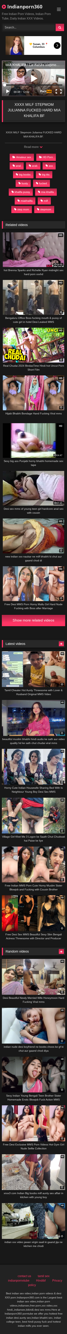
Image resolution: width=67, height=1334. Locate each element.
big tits (46, 174)
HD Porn (48, 157)
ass (51, 165)
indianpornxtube (18, 1280)
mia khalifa (47, 191)
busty (25, 183)
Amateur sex (23, 157)
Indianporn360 (24, 6)
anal (18, 165)
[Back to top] (55, 1323)
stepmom (45, 209)
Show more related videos (33, 620)
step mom (23, 209)
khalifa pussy (22, 191)
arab (34, 165)
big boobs (25, 174)
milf (46, 200)
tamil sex (44, 1276)
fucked (43, 183)
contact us (24, 1276)
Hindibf (41, 1280)
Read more (31, 146)
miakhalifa (27, 200)
